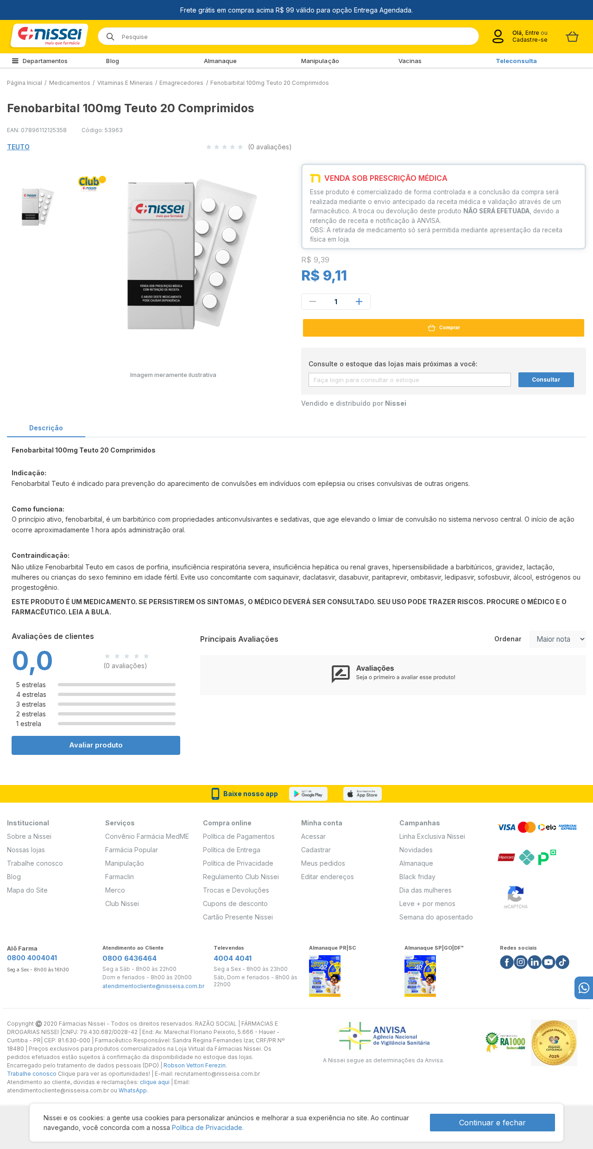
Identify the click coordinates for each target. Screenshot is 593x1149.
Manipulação (320, 60)
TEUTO (18, 147)
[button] (32, 206)
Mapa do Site (27, 890)
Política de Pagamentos (239, 836)
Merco (115, 890)
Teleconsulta (516, 60)
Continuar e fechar (492, 1122)
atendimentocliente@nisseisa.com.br (153, 986)
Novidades (416, 850)
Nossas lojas (26, 850)
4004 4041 (233, 958)
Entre (532, 32)
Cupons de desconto (235, 903)
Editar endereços (327, 877)
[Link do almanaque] (325, 973)
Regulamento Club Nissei (241, 877)
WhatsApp (133, 1090)
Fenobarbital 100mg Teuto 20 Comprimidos (269, 82)
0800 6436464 (129, 958)
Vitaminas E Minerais (125, 82)
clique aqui (155, 1082)
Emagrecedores (181, 82)
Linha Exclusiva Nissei (432, 836)
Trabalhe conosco (35, 863)
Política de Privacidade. (208, 1127)
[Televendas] (583, 988)
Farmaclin (119, 877)
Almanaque (220, 60)
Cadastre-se (530, 39)
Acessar (313, 836)
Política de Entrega (231, 850)
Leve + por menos (427, 903)
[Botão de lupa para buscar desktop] (107, 33)
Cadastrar (316, 850)
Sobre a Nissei (29, 836)
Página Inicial (24, 82)
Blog (112, 60)
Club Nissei (122, 903)
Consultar (546, 379)
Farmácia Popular (131, 850)
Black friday (417, 877)
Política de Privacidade (238, 863)
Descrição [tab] (46, 428)
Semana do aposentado (436, 917)
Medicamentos (69, 82)
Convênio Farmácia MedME (147, 836)
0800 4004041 (32, 958)
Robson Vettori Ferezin (195, 1065)
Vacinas (410, 60)
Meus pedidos (323, 863)
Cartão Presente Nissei (238, 917)
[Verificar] (516, 895)
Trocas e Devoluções (236, 890)
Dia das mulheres (425, 890)
